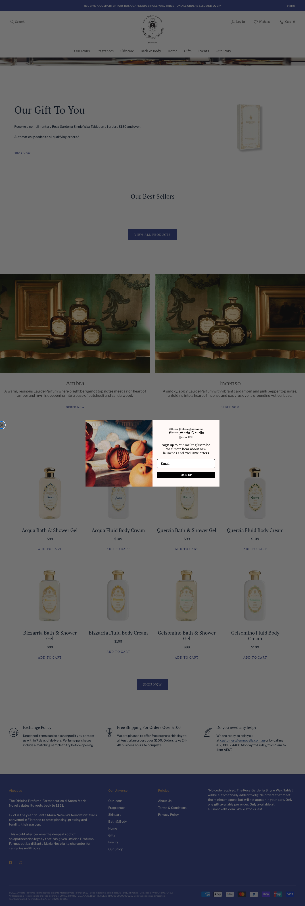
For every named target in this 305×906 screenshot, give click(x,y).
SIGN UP (186, 475)
